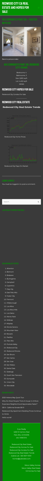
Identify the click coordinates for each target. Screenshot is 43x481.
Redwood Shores (13, 351)
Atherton (10, 268)
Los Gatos (10, 313)
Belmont (10, 272)
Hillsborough (12, 303)
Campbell (10, 282)
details (21, 84)
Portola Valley (12, 344)
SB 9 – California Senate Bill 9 (13, 407)
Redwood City (12, 348)
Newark (10, 334)
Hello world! (6, 417)
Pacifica (9, 337)
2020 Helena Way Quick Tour (13, 398)
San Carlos (11, 358)
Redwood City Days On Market (16, 166)
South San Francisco (14, 375)
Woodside (10, 386)
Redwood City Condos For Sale (14, 94)
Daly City (10, 289)
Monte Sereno (12, 327)
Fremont (10, 299)
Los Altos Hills (12, 310)
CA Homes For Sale (33, 471)
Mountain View (12, 330)
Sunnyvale (11, 379)
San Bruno (11, 355)
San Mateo (11, 365)
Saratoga (10, 372)
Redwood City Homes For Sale (17, 89)
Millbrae (10, 320)
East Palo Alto (12, 292)
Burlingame (11, 279)
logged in (16, 184)
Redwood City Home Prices (14, 137)
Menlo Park (11, 317)
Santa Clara (11, 368)
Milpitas (10, 324)
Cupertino (10, 286)
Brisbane (10, 275)
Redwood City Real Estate (16, 102)
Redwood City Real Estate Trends (21, 107)
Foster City (11, 296)
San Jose (10, 361)
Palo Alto (10, 341)
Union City (11, 382)
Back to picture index (10, 59)
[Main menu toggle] (39, 8)
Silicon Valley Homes (32, 465)
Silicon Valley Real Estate (31, 468)
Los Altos (10, 306)
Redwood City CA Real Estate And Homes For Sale (15, 7)
